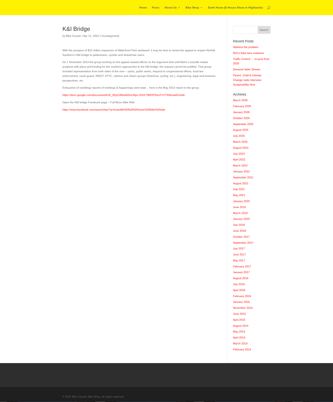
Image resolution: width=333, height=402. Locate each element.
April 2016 (239, 290)
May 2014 (239, 331)
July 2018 (239, 224)
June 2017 (239, 254)
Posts (155, 7)
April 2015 (239, 319)
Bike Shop (192, 7)
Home (143, 7)
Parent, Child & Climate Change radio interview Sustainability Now (247, 80)
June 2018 (239, 230)
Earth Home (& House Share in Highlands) (235, 7)
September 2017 (243, 242)
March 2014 (240, 343)
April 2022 (239, 159)
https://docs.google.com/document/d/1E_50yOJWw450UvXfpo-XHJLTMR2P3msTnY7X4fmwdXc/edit (123, 95)
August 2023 (240, 147)
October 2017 (241, 236)
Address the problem (245, 47)
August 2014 (240, 325)
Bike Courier (73, 35)
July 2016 (239, 284)
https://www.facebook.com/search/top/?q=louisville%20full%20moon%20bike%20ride (113, 109)
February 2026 (242, 106)
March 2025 (240, 141)
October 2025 (241, 118)
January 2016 (241, 301)
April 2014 (239, 337)
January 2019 (241, 218)
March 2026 (240, 100)
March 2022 (240, 165)
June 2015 (239, 313)
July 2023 (239, 153)
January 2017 (241, 272)
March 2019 (240, 213)
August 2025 (240, 129)
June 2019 (239, 207)
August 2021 (240, 183)
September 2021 (243, 177)
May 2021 (239, 195)
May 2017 (239, 260)
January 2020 (241, 201)
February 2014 (242, 349)
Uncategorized (110, 35)
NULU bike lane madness (248, 53)
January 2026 (241, 112)
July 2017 (239, 248)
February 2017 (242, 266)
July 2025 (239, 135)
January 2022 (241, 171)
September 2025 (243, 124)
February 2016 (242, 296)
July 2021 (239, 189)
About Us (170, 7)
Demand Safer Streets (246, 69)
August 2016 (240, 278)
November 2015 (243, 307)
